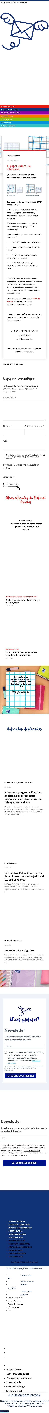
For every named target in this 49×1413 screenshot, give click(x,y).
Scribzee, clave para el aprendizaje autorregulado (23, 601)
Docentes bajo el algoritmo (20, 950)
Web (5, 441)
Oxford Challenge (17, 1234)
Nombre (7, 426)
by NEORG (24, 1294)
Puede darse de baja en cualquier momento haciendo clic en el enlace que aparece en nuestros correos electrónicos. (24, 1154)
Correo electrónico (34, 426)
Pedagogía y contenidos (13, 940)
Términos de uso (26, 1291)
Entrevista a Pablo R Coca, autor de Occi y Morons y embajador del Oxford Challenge (24, 876)
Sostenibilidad (16, 1237)
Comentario (9, 397)
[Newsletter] (24, 54)
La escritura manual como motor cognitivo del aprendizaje (21, 653)
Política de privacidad (32, 1150)
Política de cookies (27, 1282)
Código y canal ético (15, 1298)
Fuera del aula (16, 1231)
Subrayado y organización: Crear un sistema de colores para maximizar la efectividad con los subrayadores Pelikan (23, 797)
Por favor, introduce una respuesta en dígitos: (21, 466)
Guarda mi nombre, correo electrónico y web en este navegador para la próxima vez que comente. (25, 456)
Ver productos (20, 693)
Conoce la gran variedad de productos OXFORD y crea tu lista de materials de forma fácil (21, 682)
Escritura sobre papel (19, 1224)
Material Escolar (10, 782)
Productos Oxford (25, 782)
